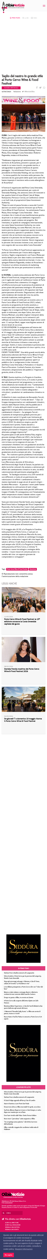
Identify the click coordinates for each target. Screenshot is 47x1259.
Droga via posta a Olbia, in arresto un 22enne (18, 997)
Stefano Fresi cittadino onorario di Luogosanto (19, 973)
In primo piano (23, 968)
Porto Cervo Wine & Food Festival (17, 569)
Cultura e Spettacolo (11, 88)
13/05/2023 (6, 91)
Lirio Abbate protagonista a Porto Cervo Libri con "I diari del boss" (23, 988)
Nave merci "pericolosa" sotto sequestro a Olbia (19, 1119)
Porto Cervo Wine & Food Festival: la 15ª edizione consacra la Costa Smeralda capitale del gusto (22, 621)
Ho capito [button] (8, 1255)
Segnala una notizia (12, 1227)
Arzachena (33, 569)
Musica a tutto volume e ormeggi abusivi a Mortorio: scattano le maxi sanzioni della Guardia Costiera (21, 993)
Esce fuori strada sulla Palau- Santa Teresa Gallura (20, 1115)
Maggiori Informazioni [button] (24, 1249)
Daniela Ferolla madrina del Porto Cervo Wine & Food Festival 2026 (21, 670)
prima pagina (16, 18)
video (35, 18)
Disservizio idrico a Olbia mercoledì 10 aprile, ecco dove (22, 1107)
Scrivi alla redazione (13, 1225)
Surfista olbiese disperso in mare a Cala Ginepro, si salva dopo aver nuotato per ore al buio (22, 1111)
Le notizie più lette (23, 1087)
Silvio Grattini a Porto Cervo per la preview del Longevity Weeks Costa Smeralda (22, 977)
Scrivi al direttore (12, 1223)
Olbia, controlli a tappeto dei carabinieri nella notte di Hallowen (21, 1128)
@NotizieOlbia (29, 91)
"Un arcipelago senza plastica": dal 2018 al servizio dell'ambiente (20, 1123)
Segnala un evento (12, 1229)
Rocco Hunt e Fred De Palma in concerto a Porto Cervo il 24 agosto (23, 1018)
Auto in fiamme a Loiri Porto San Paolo (16, 1103)
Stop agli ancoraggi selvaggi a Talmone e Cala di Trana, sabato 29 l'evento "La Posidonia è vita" (22, 982)
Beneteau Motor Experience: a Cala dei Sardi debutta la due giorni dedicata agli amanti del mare (23, 1007)
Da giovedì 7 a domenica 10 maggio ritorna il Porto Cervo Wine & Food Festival (23, 720)
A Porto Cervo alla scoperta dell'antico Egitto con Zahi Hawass (21, 1001)
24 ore (27, 18)
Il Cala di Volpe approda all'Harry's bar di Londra (19, 1100)
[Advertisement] (23, 47)
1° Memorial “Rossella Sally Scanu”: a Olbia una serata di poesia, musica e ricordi (22, 1012)
